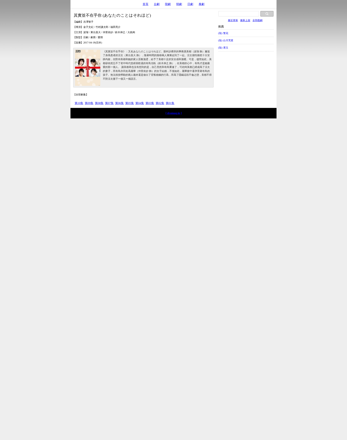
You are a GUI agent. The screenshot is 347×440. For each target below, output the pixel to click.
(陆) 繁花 (223, 33)
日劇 (190, 4)
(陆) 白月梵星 (225, 40)
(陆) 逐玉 (223, 47)
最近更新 (233, 20)
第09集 (89, 103)
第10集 (79, 103)
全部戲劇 (257, 20)
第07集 (109, 103)
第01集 (170, 103)
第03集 (149, 103)
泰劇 (201, 4)
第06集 (119, 103)
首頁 (145, 4)
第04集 (139, 103)
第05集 (129, 103)
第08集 (99, 103)
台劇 (157, 4)
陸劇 (168, 4)
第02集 (160, 103)
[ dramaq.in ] (174, 113)
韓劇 (179, 4)
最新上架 (245, 20)
